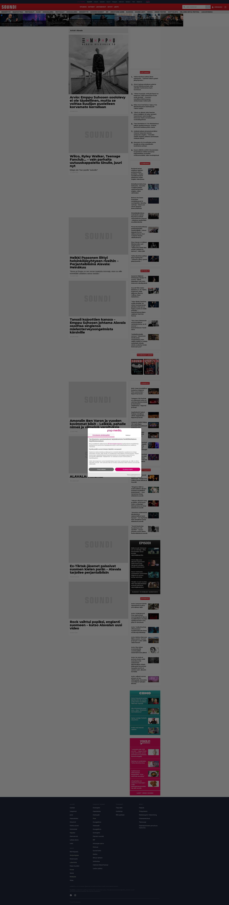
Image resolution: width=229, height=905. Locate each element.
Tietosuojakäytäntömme (133, 474)
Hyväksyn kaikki (128, 469)
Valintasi (128, 435)
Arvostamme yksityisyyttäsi (101, 435)
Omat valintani (101, 469)
